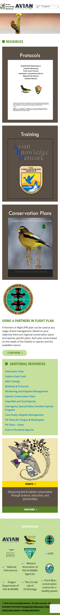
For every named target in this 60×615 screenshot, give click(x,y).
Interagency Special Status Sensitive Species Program (29, 408)
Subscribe (29, 509)
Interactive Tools (14, 371)
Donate (29, 484)
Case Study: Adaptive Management (24, 414)
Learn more (13, 352)
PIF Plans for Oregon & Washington (24, 419)
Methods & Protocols (17, 386)
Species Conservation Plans (20, 396)
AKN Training (12, 381)
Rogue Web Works (31, 610)
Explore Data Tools (15, 376)
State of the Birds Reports (19, 429)
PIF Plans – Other (14, 424)
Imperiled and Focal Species (20, 401)
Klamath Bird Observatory (33, 607)
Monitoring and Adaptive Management (26, 391)
